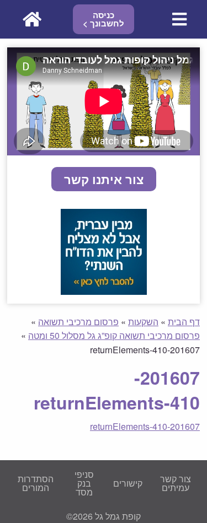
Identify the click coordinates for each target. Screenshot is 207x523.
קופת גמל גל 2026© (103, 516)
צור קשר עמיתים (175, 483)
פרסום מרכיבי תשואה (78, 321)
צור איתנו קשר (104, 179)
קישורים (127, 483)
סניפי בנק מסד (84, 483)
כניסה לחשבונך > (103, 19)
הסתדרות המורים (36, 483)
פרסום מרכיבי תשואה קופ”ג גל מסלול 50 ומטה (114, 335)
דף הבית (184, 321)
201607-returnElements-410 (145, 426)
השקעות (143, 321)
